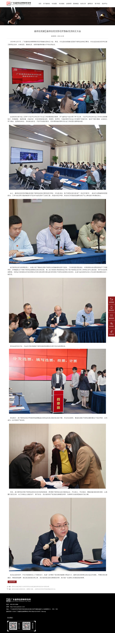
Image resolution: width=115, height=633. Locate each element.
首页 (40, 3)
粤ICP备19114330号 (35, 611)
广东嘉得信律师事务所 (22, 611)
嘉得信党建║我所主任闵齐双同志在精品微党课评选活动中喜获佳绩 (30, 586)
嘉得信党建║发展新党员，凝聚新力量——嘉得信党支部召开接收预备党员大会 (33, 589)
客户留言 (97, 3)
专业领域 (61, 3)
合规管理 (68, 3)
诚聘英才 (90, 3)
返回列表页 (12, 581)
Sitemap (43, 611)
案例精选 (76, 3)
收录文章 (83, 3)
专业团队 (54, 3)
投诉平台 (104, 3)
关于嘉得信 (46, 3)
